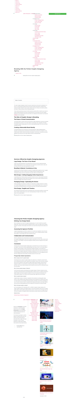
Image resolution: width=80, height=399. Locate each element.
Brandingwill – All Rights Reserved (18, 397)
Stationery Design (38, 17)
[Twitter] (22, 330)
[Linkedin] (20, 330)
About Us (16, 0)
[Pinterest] (25, 330)
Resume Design (37, 34)
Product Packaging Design (39, 20)
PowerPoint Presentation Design (40, 31)
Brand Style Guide (38, 16)
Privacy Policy (17, 3)
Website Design (35, 38)
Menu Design (37, 29)
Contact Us (17, 1)
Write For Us (17, 5)
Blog (34, 39)
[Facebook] (15, 330)
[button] (14, 298)
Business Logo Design (38, 14)
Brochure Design (37, 25)
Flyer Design (37, 27)
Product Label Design (38, 21)
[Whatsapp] (17, 332)
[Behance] (15, 332)
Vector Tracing (37, 60)
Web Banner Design (38, 64)
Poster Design (37, 26)
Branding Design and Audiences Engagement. (21, 295)
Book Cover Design (38, 22)
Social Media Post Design (39, 35)
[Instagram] (17, 330)
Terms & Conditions (18, 4)
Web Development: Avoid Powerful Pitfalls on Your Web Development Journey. (45, 321)
